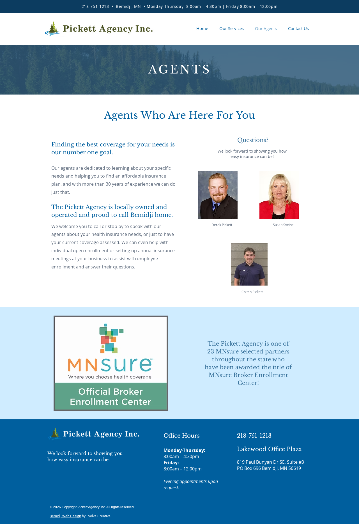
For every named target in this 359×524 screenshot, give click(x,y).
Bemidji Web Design (65, 516)
